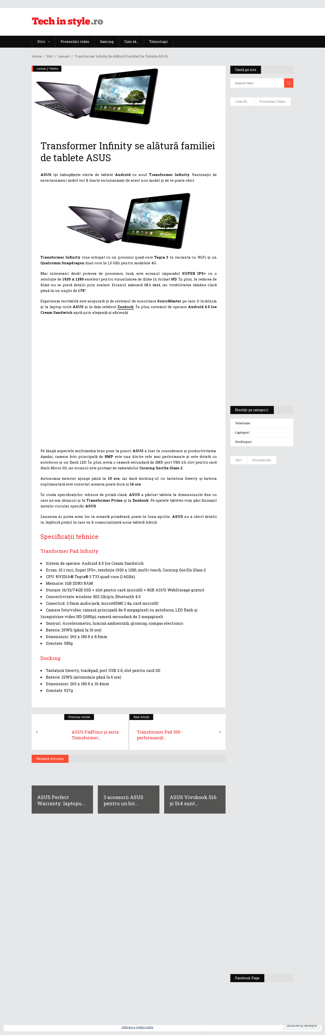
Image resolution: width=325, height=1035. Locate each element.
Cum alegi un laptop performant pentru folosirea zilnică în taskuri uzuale (260, 189)
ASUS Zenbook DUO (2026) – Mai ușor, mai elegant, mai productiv (275, 679)
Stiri (50, 56)
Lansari (64, 56)
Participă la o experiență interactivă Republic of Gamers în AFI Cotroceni (275, 872)
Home (37, 56)
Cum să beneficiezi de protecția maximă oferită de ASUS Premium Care (262, 164)
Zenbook (126, 306)
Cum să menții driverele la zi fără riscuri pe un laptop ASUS (261, 237)
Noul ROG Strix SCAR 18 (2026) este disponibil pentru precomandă (275, 561)
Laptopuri (242, 432)
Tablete (53, 68)
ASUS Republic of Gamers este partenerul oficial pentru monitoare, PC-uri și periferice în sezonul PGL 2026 (276, 774)
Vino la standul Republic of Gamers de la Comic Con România (276, 909)
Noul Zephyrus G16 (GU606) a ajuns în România (275, 529)
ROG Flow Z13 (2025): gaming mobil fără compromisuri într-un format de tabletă (261, 314)
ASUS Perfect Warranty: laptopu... (61, 800)
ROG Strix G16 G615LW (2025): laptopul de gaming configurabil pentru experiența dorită (262, 287)
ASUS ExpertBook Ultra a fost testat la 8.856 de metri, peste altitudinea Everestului (277, 600)
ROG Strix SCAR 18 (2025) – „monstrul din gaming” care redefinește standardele (259, 385)
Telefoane (242, 423)
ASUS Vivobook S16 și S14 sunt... (193, 800)
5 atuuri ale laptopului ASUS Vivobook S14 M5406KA (260, 362)
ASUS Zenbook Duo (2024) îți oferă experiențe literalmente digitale (260, 119)
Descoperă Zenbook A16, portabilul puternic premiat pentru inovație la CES (259, 260)
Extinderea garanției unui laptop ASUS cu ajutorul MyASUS (257, 214)
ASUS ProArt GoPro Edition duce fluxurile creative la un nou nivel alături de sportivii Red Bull (274, 490)
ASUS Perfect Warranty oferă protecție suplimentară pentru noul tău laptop (276, 642)
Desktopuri (243, 442)
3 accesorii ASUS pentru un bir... (123, 800)
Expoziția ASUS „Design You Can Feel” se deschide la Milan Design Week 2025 (276, 945)
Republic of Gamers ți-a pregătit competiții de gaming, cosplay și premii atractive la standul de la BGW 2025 (277, 825)
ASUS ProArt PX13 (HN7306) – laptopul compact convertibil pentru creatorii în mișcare (260, 339)
